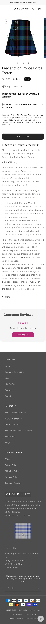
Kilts (7, 378)
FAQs (7, 459)
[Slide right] (28, 63)
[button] (5, 9)
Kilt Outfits (10, 384)
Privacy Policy (12, 477)
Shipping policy (15, 618)
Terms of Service (13, 483)
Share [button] (7, 297)
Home (7, 366)
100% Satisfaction (13, 419)
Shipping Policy (12, 471)
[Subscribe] (38, 588)
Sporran (8, 390)
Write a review (23, 335)
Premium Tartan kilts (14, 372)
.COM (25, 610)
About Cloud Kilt (12, 424)
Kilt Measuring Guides (15, 413)
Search (8, 396)
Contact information (31, 618)
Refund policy (35, 610)
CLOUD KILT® (17, 610)
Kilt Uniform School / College (18, 430)
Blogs (7, 442)
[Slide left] (17, 63)
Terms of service (31, 614)
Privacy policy (16, 614)
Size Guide (10, 436)
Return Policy (11, 465)
